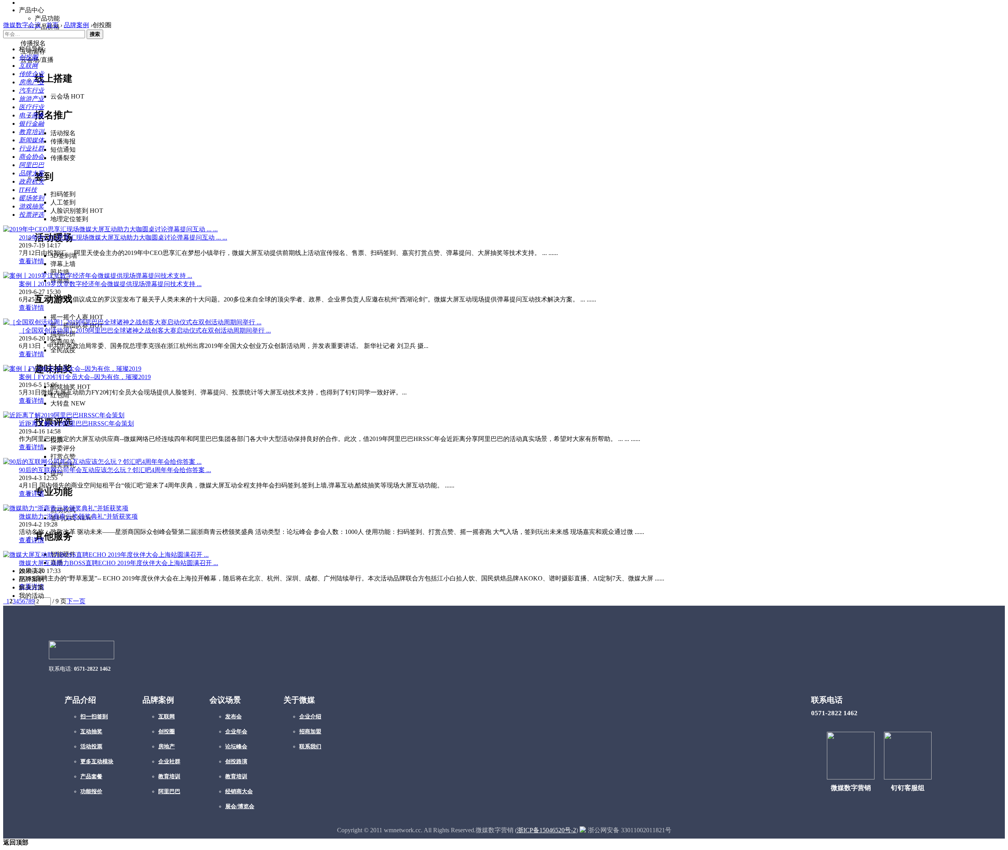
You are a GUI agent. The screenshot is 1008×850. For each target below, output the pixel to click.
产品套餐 (91, 776)
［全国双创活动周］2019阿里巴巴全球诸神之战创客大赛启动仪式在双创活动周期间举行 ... (145, 330)
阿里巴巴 (169, 791)
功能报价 (91, 791)
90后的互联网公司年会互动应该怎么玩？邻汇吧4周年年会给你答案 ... (115, 470)
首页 (52, 25)
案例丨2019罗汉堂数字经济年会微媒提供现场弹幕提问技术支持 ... (110, 284)
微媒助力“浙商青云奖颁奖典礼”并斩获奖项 (78, 516)
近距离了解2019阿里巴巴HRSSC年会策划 (76, 423)
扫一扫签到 (94, 717)
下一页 (76, 601)
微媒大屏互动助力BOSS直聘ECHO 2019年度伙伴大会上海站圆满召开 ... (118, 563)
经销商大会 (239, 791)
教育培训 (169, 776)
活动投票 (91, 747)
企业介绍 (310, 717)
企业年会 (236, 732)
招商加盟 (310, 732)
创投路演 (236, 761)
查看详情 (31, 261)
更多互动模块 (96, 761)
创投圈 (166, 732)
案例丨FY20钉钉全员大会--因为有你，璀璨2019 (85, 377)
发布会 (233, 717)
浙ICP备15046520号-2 (546, 830)
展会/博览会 (239, 806)
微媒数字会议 (22, 25)
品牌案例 (76, 25)
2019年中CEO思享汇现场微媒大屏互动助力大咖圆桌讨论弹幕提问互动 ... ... (123, 237)
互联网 (166, 717)
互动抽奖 (91, 732)
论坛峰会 (236, 747)
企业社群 (169, 761)
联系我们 (310, 747)
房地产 (166, 747)
